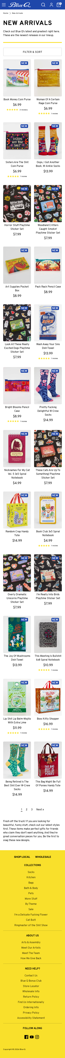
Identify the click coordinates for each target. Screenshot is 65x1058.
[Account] (51, 3)
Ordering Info (31, 1007)
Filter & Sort (32, 51)
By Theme (31, 904)
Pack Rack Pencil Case (48, 286)
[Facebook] (26, 1037)
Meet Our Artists (31, 948)
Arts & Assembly (30, 942)
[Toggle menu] (4, 5)
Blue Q (22, 1049)
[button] (59, 5)
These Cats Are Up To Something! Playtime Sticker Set (48, 474)
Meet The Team (31, 953)
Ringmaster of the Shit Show (30, 925)
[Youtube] (32, 1037)
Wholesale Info (30, 991)
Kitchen (31, 877)
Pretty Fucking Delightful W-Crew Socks (48, 411)
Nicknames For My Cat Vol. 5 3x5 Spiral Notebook (17, 474)
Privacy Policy (31, 1013)
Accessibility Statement (31, 1018)
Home (5, 13)
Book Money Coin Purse (17, 99)
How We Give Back (31, 958)
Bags (31, 883)
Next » (40, 809)
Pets (31, 893)
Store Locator (31, 986)
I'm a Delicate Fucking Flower (31, 914)
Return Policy (31, 997)
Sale (30, 909)
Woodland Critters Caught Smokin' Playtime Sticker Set (48, 229)
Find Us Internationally (31, 1002)
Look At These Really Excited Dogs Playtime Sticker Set (17, 348)
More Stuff (31, 898)
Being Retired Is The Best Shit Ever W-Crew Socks (17, 785)
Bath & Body (31, 888)
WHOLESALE (43, 856)
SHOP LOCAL (22, 856)
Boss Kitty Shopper (48, 719)
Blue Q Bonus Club (31, 981)
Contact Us (31, 975)
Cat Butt (31, 920)
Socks (31, 872)
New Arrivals (17, 13)
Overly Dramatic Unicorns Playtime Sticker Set (17, 598)
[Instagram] (37, 1037)
